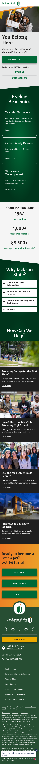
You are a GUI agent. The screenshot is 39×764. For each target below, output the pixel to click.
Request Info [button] (19, 583)
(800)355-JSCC (16, 659)
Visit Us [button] (20, 72)
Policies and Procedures (15, 694)
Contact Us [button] (19, 639)
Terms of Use (6, 713)
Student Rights (11, 679)
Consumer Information (14, 689)
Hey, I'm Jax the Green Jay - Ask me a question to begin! (18, 754)
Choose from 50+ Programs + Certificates (20, 301)
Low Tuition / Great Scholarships (16, 283)
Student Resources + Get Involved (19, 292)
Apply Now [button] (19, 572)
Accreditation (10, 684)
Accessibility (24, 713)
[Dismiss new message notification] (36, 750)
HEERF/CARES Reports (14, 699)
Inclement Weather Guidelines (17, 674)
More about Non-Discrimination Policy (18, 721)
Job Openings (10, 669)
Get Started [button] (14, 59)
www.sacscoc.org (26, 744)
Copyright (15, 713)
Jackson (4, 707)
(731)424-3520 (15, 655)
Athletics (11, 309)
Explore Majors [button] (19, 78)
